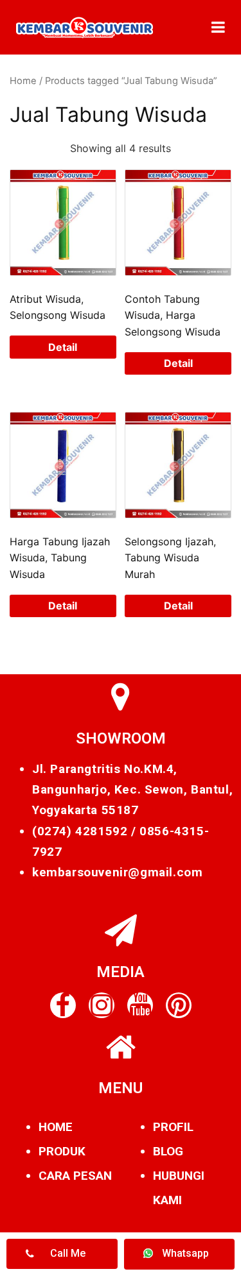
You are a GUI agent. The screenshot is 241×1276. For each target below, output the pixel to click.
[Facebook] (63, 1005)
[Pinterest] (179, 1005)
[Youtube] (140, 1005)
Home (23, 81)
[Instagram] (101, 1005)
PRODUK (62, 1151)
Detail (62, 347)
